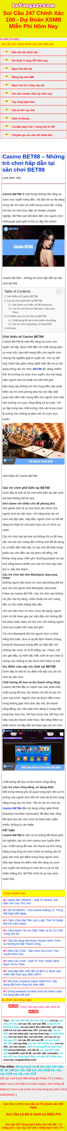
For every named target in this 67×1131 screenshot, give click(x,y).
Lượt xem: (8, 177)
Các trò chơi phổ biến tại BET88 (24, 300)
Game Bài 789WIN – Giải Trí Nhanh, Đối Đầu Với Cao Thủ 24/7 (30, 901)
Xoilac (58, 1078)
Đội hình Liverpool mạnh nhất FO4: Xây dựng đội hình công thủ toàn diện (30, 983)
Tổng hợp (26, 144)
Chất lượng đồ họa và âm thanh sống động (34, 320)
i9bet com (6, 1083)
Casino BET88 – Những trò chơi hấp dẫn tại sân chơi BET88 (33, 163)
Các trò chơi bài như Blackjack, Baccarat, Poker (33, 310)
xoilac (41, 1083)
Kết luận (11, 328)
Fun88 (4, 39)
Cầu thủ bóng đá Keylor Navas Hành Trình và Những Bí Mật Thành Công (31, 942)
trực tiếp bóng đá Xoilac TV (35, 1078)
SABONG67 (7, 1094)
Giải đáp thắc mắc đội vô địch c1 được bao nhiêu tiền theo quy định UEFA (32, 973)
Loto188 (19, 1083)
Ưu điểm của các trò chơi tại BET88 (26, 316)
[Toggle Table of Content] (57, 291)
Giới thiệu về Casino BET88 (22, 296)
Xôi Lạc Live (7, 1078)
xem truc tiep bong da (39, 1089)
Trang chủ (11, 144)
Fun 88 (31, 1083)
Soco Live (17, 1089)
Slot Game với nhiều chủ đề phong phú (32, 304)
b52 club (60, 1089)
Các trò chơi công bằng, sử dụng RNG (32, 324)
